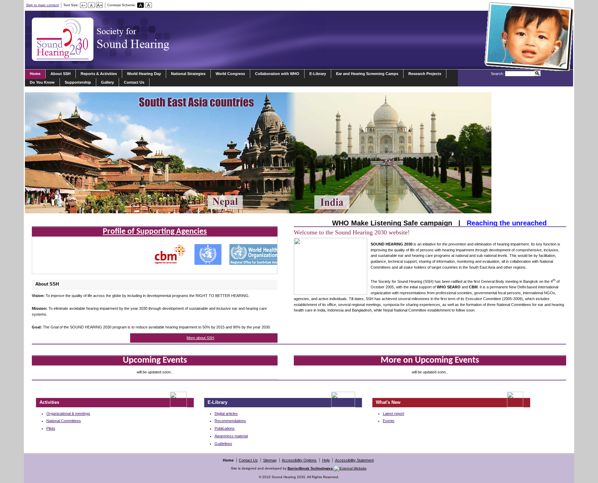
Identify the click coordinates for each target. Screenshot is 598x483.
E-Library (317, 74)
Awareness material (231, 436)
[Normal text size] (91, 5)
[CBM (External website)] (164, 264)
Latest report (393, 413)
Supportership (78, 82)
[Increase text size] (99, 5)
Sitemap (270, 460)
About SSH (61, 74)
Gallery (107, 82)
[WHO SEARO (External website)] (248, 264)
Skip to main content (42, 5)
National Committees (63, 421)
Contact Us (134, 82)
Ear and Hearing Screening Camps (367, 74)
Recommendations (230, 421)
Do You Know (42, 82)
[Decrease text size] (83, 5)
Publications (225, 428)
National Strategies (188, 74)
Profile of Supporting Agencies (155, 231)
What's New (388, 402)
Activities (49, 402)
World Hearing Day (144, 74)
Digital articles (226, 413)
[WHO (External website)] (202, 264)
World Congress (230, 74)
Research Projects (424, 74)
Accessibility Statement (354, 460)
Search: (497, 74)
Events (389, 421)
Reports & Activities (99, 74)
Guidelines (223, 444)
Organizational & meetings (68, 413)
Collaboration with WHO (277, 74)
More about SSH (200, 338)
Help (326, 460)
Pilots (50, 428)
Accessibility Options (299, 460)
